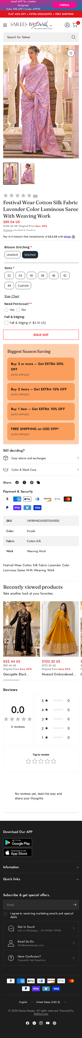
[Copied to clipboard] (38, 482)
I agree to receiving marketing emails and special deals (41, 915)
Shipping (7, 230)
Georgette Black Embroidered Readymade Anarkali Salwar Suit (21, 674)
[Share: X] (24, 482)
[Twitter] (34, 1023)
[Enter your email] (74, 905)
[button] (56, 700)
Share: (7, 482)
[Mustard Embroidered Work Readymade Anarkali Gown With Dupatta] (60, 629)
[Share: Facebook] (17, 482)
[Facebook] (27, 1023)
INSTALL (64, 5)
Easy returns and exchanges (29, 458)
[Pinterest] (54, 1023)
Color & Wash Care (24, 470)
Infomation (11, 867)
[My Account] (67, 25)
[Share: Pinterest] (31, 482)
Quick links (11, 879)
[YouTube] (47, 1023)
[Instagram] (41, 1023)
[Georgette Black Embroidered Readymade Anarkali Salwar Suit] (21, 629)
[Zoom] (71, 53)
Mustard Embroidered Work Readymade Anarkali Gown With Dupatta (57, 674)
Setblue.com (41, 1014)
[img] (17, 196)
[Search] (73, 37)
